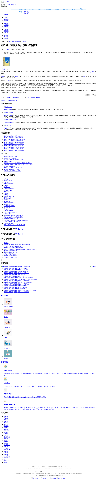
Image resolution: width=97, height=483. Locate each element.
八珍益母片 (7, 443)
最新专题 (4, 362)
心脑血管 (6, 17)
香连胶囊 (6, 434)
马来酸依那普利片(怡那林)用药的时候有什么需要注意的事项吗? (21, 279)
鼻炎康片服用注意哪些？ (10, 158)
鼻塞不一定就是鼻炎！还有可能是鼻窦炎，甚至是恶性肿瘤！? (20, 249)
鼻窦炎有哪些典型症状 (10, 254)
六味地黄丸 (7, 383)
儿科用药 (6, 32)
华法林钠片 (7, 451)
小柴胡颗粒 (7, 327)
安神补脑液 (7, 348)
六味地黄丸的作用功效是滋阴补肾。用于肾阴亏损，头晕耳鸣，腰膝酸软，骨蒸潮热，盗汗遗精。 (30, 386)
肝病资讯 (40, 9)
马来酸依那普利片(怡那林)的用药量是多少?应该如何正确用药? (20, 290)
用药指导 (73, 9)
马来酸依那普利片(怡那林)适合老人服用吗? (15, 287)
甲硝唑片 (6, 418)
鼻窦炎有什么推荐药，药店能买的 (13, 167)
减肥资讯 (65, 9)
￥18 (28, 129)
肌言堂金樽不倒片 (8, 223)
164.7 (37, 117)
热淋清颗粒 (7, 456)
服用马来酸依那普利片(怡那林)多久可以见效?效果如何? (18, 277)
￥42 (54, 109)
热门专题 (4, 296)
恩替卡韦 (13, 4)
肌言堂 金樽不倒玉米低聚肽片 (12, 221)
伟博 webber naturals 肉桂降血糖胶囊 (13, 215)
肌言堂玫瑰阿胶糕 (8, 210)
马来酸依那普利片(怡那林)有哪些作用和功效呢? (16, 281)
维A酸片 (6, 317)
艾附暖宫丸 (7, 460)
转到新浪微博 (13, 100)
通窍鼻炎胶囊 (7, 198)
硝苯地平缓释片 (8, 394)
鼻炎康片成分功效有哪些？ (11, 156)
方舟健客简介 (32, 466)
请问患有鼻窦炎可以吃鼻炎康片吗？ (13, 159)
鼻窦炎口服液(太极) (9, 196)
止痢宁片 (6, 435)
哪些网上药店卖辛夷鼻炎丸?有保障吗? (14, 140)
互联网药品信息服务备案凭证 (28, 473)
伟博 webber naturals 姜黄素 (11, 218)
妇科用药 (6, 25)
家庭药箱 (6, 35)
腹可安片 (6, 432)
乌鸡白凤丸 (7, 441)
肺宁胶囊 (6, 426)
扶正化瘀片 (7, 446)
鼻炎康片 (3, 69)
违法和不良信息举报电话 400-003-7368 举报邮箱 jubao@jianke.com (49, 475)
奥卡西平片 (7, 459)
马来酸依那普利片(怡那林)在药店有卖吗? (15, 276)
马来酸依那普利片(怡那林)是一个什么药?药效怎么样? (18, 282)
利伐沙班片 (7, 449)
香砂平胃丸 (7, 445)
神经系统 (6, 14)
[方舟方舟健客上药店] (5, 1)
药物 (84, 76)
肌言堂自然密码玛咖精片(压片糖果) (13, 217)
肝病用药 (26, 13)
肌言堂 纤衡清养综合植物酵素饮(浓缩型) (14, 225)
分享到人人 (5, 100)
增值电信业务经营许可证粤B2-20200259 (44, 473)
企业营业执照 (18, 473)
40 (62, 109)
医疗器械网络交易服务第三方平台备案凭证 (73, 473)
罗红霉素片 (7, 448)
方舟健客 (11, 41)
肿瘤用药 (26, 11)
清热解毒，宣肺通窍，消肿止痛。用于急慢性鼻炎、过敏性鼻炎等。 (30, 109)
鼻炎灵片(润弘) (8, 190)
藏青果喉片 (7, 358)
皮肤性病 (6, 19)
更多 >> (19, 229)
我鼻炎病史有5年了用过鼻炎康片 (12, 171)
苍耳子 (17, 76)
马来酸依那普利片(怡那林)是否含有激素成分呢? (16, 271)
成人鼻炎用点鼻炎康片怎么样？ (12, 169)
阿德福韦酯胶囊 (8, 370)
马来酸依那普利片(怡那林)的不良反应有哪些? (16, 268)
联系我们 (38, 466)
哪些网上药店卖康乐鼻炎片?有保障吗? (14, 150)
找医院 (20, 12)
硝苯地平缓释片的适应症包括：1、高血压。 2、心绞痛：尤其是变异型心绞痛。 (25, 397)
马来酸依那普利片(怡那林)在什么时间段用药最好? (17, 266)
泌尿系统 (6, 20)
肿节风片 (6, 422)
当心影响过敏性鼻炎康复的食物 (12, 246)
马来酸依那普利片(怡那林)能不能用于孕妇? (15, 285)
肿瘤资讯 (48, 9)
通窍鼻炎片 (7, 209)
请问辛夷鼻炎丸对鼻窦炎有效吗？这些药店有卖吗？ (18, 163)
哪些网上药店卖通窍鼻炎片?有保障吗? (14, 142)
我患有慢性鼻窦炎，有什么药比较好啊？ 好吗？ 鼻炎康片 (19, 164)
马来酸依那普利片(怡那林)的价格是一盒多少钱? (16, 273)
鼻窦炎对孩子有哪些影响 (10, 255)
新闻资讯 (31, 9)
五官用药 (6, 31)
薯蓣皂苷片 (7, 440)
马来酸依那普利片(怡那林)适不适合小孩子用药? (16, 284)
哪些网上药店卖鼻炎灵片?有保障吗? (13, 136)
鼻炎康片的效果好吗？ (10, 166)
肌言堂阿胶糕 (7, 214)
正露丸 (5, 337)
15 (35, 129)
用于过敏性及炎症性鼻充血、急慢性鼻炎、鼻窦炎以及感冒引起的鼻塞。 (34, 122)
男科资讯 (57, 9)
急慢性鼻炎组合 (8, 115)
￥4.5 (59, 122)
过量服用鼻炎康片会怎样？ (34, 97)
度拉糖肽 (6, 416)
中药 (8, 80)
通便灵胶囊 (7, 437)
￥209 (28, 117)
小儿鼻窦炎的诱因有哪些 (10, 257)
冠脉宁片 (6, 419)
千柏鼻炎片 (7, 128)
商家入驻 (60, 466)
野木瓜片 (6, 429)
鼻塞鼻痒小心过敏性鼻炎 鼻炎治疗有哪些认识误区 (17, 244)
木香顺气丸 (7, 462)
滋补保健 (6, 37)
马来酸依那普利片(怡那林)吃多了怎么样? (15, 274)
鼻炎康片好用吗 (8, 161)
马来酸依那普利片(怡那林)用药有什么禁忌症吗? (16, 292)
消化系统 (6, 29)
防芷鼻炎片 (7, 193)
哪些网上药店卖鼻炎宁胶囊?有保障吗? (14, 148)
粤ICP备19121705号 (58, 473)
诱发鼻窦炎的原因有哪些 (10, 252)
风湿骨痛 (6, 23)
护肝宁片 (6, 427)
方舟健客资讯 (22, 9)
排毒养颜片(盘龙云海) (9, 404)
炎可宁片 (6, 424)
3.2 (68, 122)
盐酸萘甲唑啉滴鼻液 (9, 122)
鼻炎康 (2, 76)
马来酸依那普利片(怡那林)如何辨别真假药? (15, 288)
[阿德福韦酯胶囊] (5, 367)
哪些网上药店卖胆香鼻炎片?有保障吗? (14, 137)
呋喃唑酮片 (7, 453)
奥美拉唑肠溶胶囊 (8, 306)
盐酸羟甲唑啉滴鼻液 (9, 188)
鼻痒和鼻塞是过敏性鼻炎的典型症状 (13, 247)
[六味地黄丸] (5, 380)
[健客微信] (4, 266)
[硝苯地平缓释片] (5, 391)
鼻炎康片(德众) (8, 109)
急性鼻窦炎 (7, 207)
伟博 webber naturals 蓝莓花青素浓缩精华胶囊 (16, 220)
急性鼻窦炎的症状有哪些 (10, 251)
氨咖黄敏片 (7, 438)
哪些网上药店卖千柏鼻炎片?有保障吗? (14, 145)
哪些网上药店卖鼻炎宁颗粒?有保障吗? (14, 147)
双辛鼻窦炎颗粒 (8, 204)
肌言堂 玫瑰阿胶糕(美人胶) (11, 212)
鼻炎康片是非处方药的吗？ (12, 97)
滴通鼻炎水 (7, 199)
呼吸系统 (6, 26)
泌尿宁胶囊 (7, 457)
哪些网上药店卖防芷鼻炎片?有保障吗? (14, 144)
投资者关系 (44, 466)
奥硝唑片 (6, 421)
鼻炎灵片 (6, 191)
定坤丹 (8, 4)
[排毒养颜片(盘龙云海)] (5, 402)
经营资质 (55, 466)
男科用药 (6, 38)
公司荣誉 (50, 466)
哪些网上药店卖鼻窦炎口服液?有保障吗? (14, 139)
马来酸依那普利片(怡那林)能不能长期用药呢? (16, 269)
